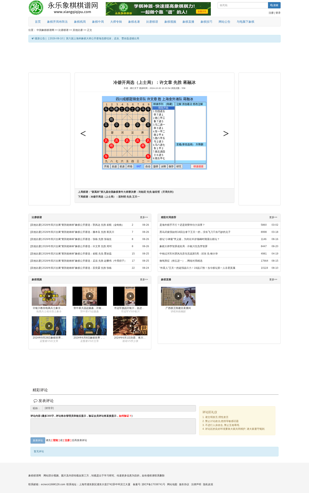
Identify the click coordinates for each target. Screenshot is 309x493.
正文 (89, 30)
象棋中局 (98, 21)
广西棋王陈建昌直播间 (178, 308)
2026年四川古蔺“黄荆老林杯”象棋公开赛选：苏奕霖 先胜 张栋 (77, 267)
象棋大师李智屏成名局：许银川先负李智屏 (183, 246)
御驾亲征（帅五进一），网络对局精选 (181, 260)
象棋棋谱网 (34, 475)
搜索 (275, 5)
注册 (271, 12)
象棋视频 (170, 21)
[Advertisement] (154, 57)
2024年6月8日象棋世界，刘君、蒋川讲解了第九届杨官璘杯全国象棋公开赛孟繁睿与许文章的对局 (90, 337)
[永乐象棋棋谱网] (66, 8)
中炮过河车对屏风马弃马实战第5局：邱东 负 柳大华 (189, 253)
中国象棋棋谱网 (45, 30)
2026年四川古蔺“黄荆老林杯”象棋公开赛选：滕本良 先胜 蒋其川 (78, 232)
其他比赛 (78, 30)
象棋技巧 (206, 21)
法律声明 (196, 484)
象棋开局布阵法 (57, 21)
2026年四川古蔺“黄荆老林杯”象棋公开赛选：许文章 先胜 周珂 (77, 246)
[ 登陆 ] (55, 440)
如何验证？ (125, 415)
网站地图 (172, 484)
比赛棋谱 (152, 21)
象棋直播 (188, 21)
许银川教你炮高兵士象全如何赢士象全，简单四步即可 (49, 308)
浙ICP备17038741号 (153, 484)
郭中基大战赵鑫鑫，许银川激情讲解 (90, 308)
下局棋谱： (109, 196)
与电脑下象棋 (245, 21)
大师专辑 (116, 21)
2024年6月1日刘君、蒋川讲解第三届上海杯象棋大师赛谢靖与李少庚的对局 (131, 337)
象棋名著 (134, 21)
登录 (278, 12)
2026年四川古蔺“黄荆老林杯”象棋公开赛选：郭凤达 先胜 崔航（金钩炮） (83, 224)
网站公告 (224, 21)
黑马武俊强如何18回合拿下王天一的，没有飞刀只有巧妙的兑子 (195, 232)
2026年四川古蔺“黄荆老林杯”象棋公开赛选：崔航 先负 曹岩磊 (77, 253)
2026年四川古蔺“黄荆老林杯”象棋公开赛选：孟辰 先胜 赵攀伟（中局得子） (84, 260)
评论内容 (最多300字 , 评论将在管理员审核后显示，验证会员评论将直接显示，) (81, 416)
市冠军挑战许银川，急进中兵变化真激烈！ (131, 308)
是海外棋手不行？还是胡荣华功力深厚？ (182, 224)
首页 (38, 21)
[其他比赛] (36, 224)
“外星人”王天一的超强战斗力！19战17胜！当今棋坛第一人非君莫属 (197, 267)
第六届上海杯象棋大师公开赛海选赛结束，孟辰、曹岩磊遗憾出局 (102, 38)
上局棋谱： (126, 191)
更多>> (144, 217)
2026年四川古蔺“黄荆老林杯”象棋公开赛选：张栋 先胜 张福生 (77, 239)
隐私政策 (208, 484)
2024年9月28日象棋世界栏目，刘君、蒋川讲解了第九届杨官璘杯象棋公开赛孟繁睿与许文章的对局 (49, 337)
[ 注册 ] (67, 440)
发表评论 (38, 440)
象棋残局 (80, 21)
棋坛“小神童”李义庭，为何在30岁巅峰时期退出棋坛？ (190, 239)
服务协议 (184, 484)
